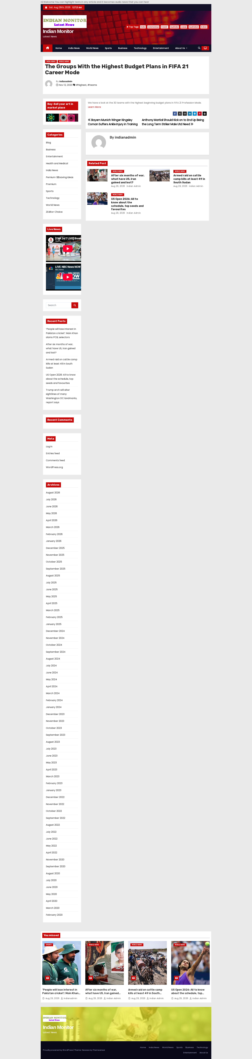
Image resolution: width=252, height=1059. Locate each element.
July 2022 (51, 832)
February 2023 (54, 783)
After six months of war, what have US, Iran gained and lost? (60, 348)
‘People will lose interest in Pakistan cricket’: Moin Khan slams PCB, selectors (62, 333)
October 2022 (54, 811)
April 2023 (51, 769)
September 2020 (55, 866)
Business (122, 48)
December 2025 (55, 548)
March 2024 (53, 693)
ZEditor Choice (54, 212)
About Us (180, 48)
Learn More (94, 107)
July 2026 (51, 499)
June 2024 (52, 672)
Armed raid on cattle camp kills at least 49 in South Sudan (61, 363)
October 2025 (54, 561)
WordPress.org (54, 467)
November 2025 (55, 555)
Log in (49, 446)
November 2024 (55, 638)
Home (59, 48)
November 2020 (55, 859)
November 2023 (55, 721)
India (143, 27)
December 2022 (55, 797)
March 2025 (53, 610)
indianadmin (65, 81)
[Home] (47, 48)
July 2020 (51, 880)
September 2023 (55, 735)
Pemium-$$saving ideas (59, 177)
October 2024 (54, 645)
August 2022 (53, 825)
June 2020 (52, 887)
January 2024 (54, 707)
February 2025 (54, 617)
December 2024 (55, 631)
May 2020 (51, 894)
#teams (92, 85)
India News (74, 48)
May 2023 (51, 762)
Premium (51, 184)
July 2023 (51, 748)
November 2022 (55, 804)
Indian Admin (133, 186)
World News (92, 48)
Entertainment (161, 48)
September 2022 (55, 818)
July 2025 (51, 582)
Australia (174, 27)
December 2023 (55, 714)
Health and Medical (57, 163)
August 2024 (53, 658)
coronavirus (153, 27)
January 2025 (53, 624)
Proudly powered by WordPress (58, 1050)
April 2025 (51, 603)
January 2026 (53, 541)
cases (184, 27)
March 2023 (52, 776)
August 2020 (53, 873)
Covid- (164, 27)
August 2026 (53, 492)
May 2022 (51, 845)
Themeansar (99, 1050)
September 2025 (55, 568)
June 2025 (52, 589)
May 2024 (51, 679)
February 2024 (54, 700)
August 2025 (53, 575)
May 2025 (51, 596)
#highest (81, 85)
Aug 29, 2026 (118, 186)
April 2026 (51, 520)
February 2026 (54, 534)
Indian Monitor (58, 31)
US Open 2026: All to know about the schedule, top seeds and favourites (61, 379)
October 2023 (54, 728)
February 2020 (54, 915)
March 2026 (53, 527)
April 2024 (51, 686)
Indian (204, 27)
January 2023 (53, 790)
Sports (108, 48)
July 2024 (51, 665)
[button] (199, 48)
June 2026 (52, 506)
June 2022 (51, 838)
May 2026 (51, 513)
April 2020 (51, 901)
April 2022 (51, 852)
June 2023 (51, 755)
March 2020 (53, 908)
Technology (140, 48)
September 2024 (55, 652)
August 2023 (53, 742)
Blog (48, 142)
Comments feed (55, 460)
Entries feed (53, 453)
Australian (193, 27)
